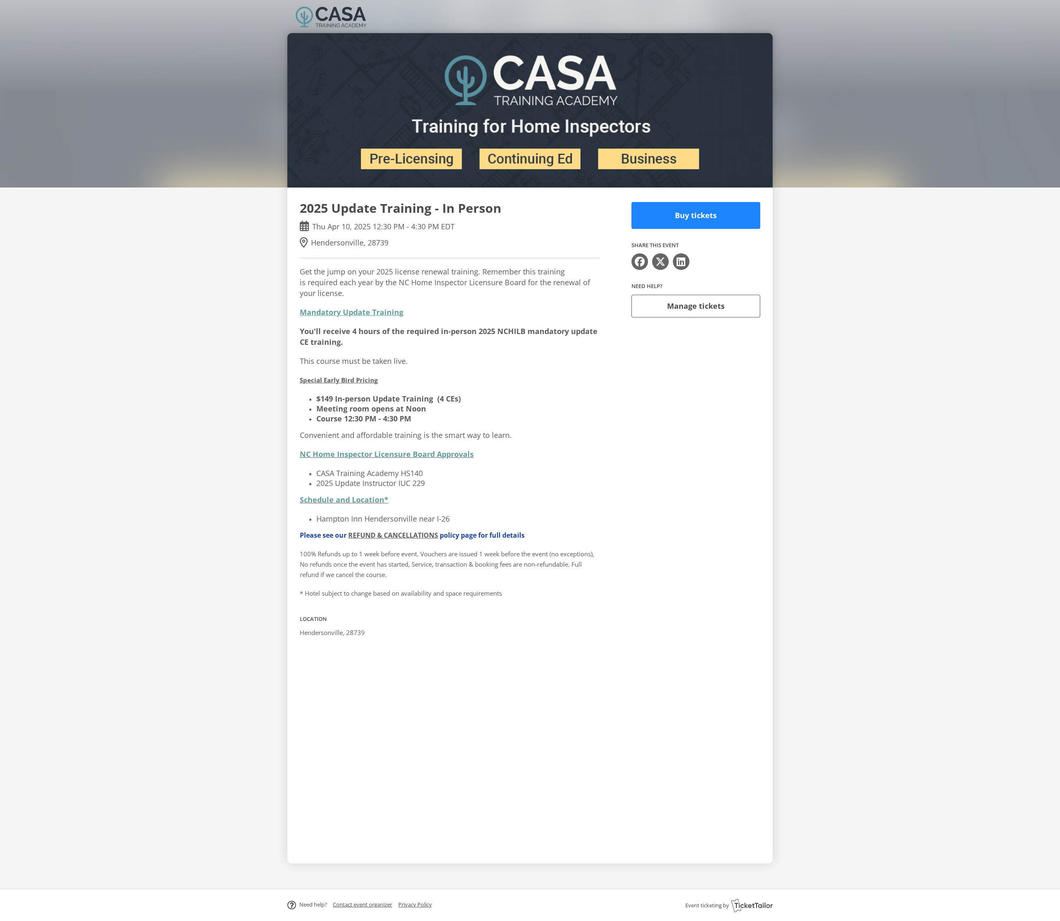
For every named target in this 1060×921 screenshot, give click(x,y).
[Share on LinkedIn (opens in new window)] (681, 261)
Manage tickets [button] (696, 306)
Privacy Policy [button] (415, 904)
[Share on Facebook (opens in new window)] (639, 261)
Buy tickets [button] (696, 215)
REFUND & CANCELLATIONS (393, 535)
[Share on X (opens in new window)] (660, 261)
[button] (362, 904)
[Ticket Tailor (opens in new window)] (752, 905)
